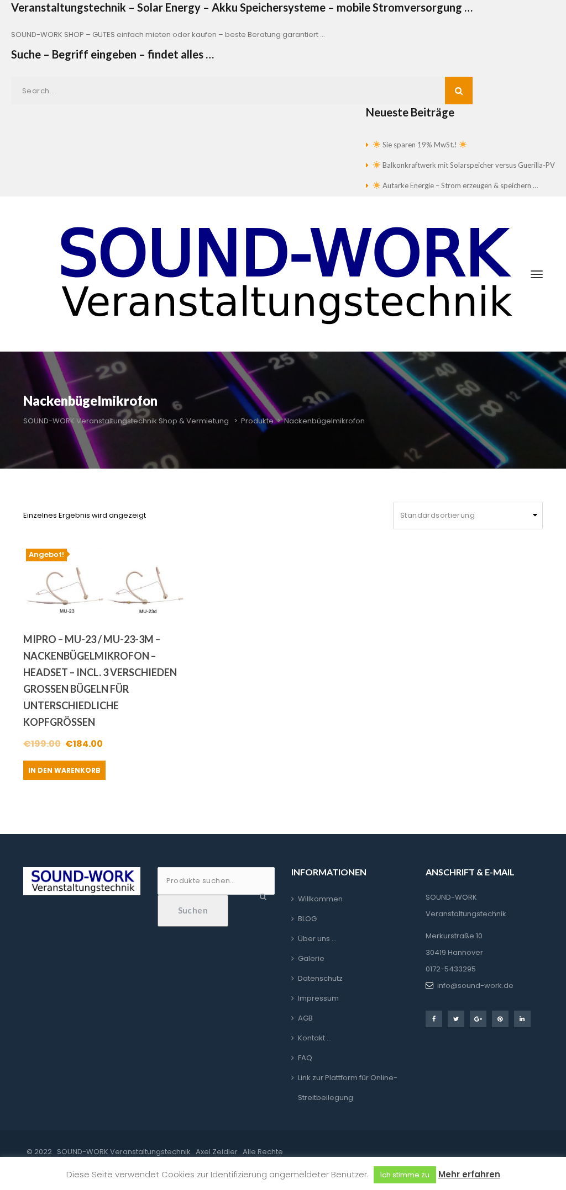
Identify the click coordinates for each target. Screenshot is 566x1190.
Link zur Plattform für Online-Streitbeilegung (347, 1087)
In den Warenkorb (64, 770)
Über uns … (317, 938)
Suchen (193, 910)
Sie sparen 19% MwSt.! (420, 144)
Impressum (318, 998)
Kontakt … (315, 1038)
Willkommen (320, 899)
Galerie (311, 958)
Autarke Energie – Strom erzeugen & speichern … (459, 185)
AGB (305, 1018)
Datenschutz (320, 978)
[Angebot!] (104, 583)
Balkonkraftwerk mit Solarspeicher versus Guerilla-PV (468, 165)
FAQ (305, 1058)
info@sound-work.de (475, 985)
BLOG (307, 918)
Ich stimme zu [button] (404, 1175)
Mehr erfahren (469, 1174)
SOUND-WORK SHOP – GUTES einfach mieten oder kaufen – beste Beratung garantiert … (168, 34)
